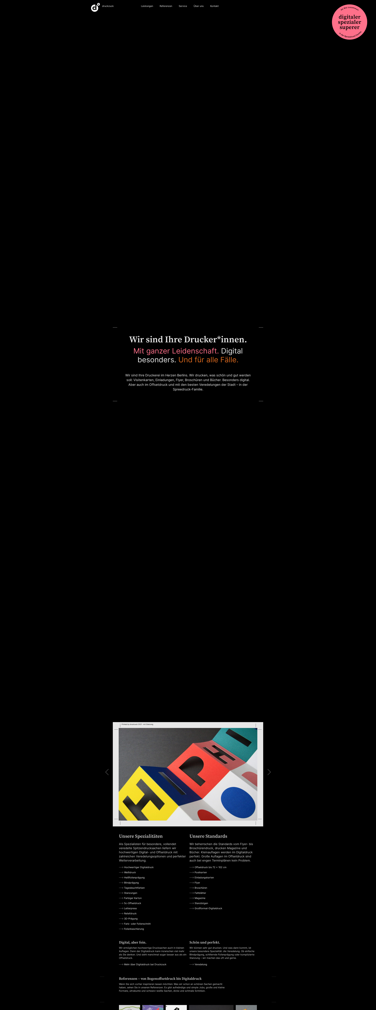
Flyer (197, 882)
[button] (147, 5)
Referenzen (166, 6)
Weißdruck (130, 872)
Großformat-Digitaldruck (208, 908)
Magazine (200, 898)
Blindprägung (131, 882)
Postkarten (201, 872)
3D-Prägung (131, 918)
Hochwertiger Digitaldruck (139, 867)
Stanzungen (130, 892)
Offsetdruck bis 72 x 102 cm (210, 867)
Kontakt (214, 6)
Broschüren (201, 887)
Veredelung (201, 964)
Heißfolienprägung (134, 877)
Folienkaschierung (134, 928)
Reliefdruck (130, 913)
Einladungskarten (204, 877)
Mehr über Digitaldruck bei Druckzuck (145, 964)
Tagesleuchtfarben (134, 887)
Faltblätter (200, 892)
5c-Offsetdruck (132, 903)
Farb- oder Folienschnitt (137, 923)
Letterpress (130, 908)
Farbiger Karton (133, 898)
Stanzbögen (201, 903)
